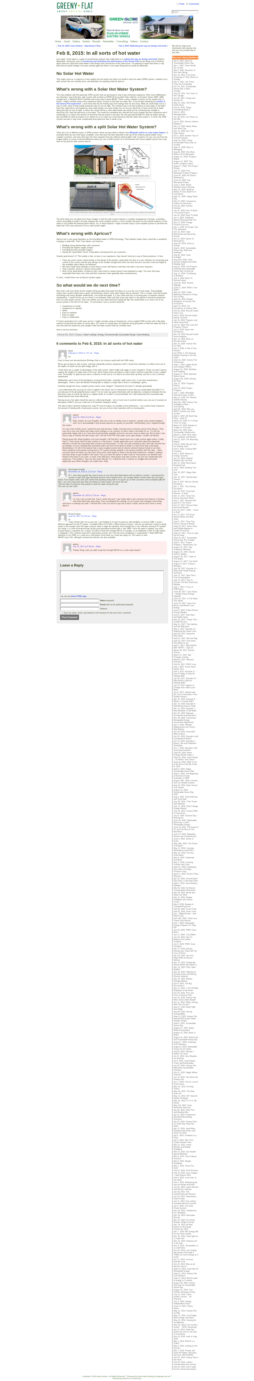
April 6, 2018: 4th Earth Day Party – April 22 (185, 417)
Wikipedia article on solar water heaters (147, 132)
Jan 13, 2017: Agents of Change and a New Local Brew (184, 687)
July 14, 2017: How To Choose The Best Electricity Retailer (186, 582)
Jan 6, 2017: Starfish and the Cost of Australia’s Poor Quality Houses (185, 694)
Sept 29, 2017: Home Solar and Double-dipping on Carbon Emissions (185, 528)
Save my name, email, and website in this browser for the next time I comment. (97, 613)
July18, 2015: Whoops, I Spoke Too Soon (184, 1052)
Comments (194, 4)
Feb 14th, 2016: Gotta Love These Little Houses (185, 919)
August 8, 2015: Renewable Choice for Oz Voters (185, 1048)
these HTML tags (78, 596)
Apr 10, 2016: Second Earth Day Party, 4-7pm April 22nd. (186, 879)
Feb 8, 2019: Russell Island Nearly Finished (185, 316)
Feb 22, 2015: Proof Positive (186, 1170)
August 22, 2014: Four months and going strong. (184, 1291)
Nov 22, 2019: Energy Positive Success (183, 223)
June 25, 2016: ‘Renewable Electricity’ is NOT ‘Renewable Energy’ (185, 822)
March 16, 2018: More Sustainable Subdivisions (184, 431)
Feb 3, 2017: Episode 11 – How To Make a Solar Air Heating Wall (185, 673)
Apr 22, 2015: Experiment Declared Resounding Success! (184, 1117)
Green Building (143, 335)
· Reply (96, 353)
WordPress (127, 1378)
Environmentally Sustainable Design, (121, 335)
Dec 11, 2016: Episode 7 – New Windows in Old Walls (185, 709)
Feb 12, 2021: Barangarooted (180, 113)
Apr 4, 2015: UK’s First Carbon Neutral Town (183, 1141)
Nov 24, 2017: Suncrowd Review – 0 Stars (184, 492)
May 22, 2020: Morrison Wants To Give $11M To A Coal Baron (185, 191)
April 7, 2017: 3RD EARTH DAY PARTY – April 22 (185, 646)
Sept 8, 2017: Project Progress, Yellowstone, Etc (185, 543)
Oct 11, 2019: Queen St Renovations (184, 240)
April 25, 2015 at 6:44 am (83, 417)
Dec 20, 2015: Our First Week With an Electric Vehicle (184, 958)
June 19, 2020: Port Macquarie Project (182, 181)
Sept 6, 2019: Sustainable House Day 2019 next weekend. (185, 250)
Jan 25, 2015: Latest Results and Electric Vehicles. (186, 1188)
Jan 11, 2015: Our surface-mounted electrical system (185, 1202)
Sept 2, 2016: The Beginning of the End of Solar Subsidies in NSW (186, 776)
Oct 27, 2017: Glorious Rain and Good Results (185, 506)
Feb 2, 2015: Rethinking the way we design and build (143, 46)
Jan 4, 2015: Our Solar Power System (183, 1207)
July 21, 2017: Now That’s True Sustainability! (185, 576)
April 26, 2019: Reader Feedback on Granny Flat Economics (184, 301)
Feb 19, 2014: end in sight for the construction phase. (185, 1368)
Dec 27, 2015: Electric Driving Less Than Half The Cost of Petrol (185, 951)
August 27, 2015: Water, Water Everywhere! (184, 1029)
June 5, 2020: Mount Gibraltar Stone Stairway (184, 186)
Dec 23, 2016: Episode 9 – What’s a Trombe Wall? (185, 700)
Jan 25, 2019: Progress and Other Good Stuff (185, 321)
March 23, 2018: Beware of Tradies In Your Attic (185, 426)
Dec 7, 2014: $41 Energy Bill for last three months (186, 1232)
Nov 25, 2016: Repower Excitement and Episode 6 (185, 714)
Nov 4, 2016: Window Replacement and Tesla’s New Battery (184, 727)
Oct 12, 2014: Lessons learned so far (183, 1260)
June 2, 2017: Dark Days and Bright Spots (184, 616)
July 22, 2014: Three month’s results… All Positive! (182, 1296)
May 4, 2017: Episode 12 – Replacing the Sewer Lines (185, 630)
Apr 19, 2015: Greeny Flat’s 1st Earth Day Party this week (185, 1124)
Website (103, 609)
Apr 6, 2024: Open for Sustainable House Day (184, 62)
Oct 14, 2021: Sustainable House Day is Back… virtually (185, 88)
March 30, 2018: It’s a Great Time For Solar (186, 422)
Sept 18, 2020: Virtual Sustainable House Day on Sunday (185, 142)
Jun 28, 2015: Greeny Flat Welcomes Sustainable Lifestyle (185, 1067)
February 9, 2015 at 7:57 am (80, 353)
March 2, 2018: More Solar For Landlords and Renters (185, 436)
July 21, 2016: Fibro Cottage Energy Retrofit (186, 807)
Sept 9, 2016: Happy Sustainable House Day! (184, 770)
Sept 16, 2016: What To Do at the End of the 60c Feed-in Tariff (185, 764)
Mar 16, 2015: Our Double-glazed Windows (185, 1153)
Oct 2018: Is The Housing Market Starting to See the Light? (185, 355)
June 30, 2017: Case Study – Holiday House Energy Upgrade (185, 594)
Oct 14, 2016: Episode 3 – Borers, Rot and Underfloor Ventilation (185, 743)
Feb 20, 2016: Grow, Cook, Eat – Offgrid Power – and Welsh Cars (185, 913)
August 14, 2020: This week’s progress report (183, 162)
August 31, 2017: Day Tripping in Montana (183, 548)
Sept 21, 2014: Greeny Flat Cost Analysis (185, 1274)
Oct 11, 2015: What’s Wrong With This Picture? (186, 1003)
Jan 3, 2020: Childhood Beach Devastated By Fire (185, 219)
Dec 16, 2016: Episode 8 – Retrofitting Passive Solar (185, 705)
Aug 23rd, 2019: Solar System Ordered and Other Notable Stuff (185, 262)
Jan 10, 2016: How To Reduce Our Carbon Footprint (183, 939)
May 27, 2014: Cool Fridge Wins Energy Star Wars (185, 1316)
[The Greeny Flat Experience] (127, 27)
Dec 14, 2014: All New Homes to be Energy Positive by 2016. (183, 1227)
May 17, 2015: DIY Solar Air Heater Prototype (186, 1097)
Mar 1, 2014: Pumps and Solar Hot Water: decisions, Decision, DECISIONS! (185, 1352)
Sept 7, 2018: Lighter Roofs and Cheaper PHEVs (185, 366)
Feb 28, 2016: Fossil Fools (185, 909)
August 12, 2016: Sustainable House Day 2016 (184, 792)
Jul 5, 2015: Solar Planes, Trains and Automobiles (185, 1062)
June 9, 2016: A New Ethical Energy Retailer (186, 611)
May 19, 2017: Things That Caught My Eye (185, 620)
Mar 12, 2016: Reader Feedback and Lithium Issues (183, 899)
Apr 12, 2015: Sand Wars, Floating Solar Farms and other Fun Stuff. (185, 1130)
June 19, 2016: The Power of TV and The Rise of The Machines (186, 829)
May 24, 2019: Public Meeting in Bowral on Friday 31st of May (185, 294)
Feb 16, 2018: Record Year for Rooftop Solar (185, 445)
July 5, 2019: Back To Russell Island (183, 279)
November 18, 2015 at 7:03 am (86, 495)
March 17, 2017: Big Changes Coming (182, 656)
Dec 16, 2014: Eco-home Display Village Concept (184, 1221)
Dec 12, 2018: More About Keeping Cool (185, 464)
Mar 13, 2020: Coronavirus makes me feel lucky (185, 202)
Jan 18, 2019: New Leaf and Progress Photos (186, 326)
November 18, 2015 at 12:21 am (82, 472)
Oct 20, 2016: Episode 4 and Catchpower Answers (186, 737)
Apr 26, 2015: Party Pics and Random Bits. (184, 1111)
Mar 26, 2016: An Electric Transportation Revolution (184, 889)
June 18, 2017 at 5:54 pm (79, 516)
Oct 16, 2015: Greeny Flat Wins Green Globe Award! (185, 998)
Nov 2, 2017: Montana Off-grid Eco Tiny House (185, 501)
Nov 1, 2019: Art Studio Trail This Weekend (186, 228)
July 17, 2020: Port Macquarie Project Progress (185, 172)
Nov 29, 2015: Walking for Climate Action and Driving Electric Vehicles (185, 974)
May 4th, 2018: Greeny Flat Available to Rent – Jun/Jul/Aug (185, 404)
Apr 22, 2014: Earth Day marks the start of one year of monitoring (185, 1331)
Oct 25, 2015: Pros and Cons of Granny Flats (184, 994)
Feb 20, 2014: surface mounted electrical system (185, 1363)
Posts (181, 4)
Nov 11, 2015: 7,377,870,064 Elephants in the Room (186, 989)
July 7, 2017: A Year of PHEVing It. (183, 588)
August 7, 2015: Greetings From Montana (185, 1043)
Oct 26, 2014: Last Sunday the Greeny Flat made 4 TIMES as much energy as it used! (186, 1253)
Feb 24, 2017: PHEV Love (185, 664)
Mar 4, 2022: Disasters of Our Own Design (184, 71)
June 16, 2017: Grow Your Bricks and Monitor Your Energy (185, 605)
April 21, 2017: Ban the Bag (185, 638)
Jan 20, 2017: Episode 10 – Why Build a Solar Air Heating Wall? (185, 680)
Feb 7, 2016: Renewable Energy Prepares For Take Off (185, 925)
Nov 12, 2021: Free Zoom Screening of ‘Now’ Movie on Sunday (186, 77)
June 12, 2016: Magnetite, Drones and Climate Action (185, 835)
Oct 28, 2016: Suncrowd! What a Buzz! (184, 733)
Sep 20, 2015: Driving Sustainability (183, 1013)
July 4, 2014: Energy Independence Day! (182, 1302)
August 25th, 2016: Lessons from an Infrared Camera (186, 781)
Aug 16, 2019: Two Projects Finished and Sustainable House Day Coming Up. (185, 268)
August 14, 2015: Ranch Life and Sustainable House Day (186, 1038)
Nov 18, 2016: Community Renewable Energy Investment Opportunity (185, 720)
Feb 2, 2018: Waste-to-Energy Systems (183, 454)
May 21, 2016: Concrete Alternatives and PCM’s (184, 849)
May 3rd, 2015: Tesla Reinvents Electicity (183, 1106)
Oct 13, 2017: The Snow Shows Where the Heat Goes (184, 517)
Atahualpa (137, 1378)
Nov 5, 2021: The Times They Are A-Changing (184, 83)
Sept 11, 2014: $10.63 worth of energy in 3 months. (186, 1279)
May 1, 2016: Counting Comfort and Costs (183, 863)
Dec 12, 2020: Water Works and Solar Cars (185, 127)
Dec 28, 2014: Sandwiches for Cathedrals (185, 1211)
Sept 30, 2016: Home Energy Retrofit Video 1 (184, 754)
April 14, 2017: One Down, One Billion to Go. (185, 642)
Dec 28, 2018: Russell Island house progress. (186, 335)
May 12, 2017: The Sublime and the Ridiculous (185, 625)
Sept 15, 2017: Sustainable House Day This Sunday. (185, 539)
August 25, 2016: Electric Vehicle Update (184, 553)
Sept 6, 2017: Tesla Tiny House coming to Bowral (184, 522)
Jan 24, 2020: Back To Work (186, 215)
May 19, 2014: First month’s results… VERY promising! (186, 1326)
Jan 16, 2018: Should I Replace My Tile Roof (183, 459)
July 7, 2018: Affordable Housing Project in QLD (184, 394)
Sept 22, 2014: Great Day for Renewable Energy (186, 1270)
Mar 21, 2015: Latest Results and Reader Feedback (182, 1147)
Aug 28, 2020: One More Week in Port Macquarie (184, 153)
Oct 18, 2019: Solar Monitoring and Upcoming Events (184, 234)
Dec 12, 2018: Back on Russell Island (183, 340)
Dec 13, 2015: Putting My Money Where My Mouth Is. (185, 963)
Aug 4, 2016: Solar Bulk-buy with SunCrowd (186, 798)
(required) (107, 600)
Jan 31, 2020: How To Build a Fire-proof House (185, 211)
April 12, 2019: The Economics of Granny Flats (185, 307)
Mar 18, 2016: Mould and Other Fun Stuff (184, 894)
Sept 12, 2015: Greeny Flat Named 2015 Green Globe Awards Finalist (185, 1018)
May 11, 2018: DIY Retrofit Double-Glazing (185, 398)
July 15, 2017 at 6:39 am (83, 546)
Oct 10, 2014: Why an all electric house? (184, 1265)
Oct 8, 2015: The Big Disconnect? (183, 984)
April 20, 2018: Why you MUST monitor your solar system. (184, 411)
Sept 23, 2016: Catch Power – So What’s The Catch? (186, 758)
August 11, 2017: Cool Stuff (185, 561)
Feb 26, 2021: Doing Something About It (182, 108)
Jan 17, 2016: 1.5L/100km (185, 935)
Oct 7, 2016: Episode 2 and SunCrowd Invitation (185, 749)
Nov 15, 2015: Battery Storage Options (183, 980)
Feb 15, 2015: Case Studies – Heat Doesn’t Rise (79, 46)
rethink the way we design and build (140, 59)
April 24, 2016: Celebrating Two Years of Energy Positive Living (185, 869)
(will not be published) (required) (116, 604)
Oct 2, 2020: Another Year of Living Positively (186, 137)
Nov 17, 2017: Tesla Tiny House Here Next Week (184, 497)
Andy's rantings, (90, 335)
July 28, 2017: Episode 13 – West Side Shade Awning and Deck (186, 570)
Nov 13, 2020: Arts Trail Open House (184, 132)
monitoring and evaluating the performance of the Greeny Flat (110, 61)
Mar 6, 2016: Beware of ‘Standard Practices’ (184, 905)
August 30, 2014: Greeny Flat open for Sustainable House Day (184, 1285)
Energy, (101, 335)
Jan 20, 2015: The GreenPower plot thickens (185, 1193)
